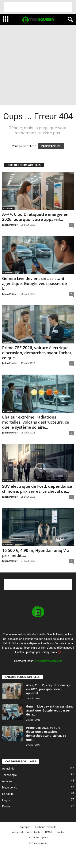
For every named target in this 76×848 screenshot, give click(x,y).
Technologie (9, 774)
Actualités (8, 208)
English (6, 800)
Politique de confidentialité (25, 831)
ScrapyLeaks (49, 652)
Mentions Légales (38, 837)
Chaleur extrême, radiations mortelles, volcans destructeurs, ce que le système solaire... (35, 422)
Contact (61, 831)
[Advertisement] (38, 7)
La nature (8, 793)
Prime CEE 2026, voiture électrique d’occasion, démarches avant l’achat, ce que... (37, 352)
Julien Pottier (10, 224)
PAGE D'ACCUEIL (51, 146)
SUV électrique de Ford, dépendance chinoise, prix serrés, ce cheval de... (37, 489)
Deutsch (7, 806)
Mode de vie (9, 787)
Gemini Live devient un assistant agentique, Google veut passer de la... (34, 283)
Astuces (7, 781)
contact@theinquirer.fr (48, 660)
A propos (25, 826)
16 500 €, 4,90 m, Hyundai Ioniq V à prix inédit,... (35, 553)
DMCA (48, 831)
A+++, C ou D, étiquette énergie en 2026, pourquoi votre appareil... (35, 217)
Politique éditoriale (45, 826)
